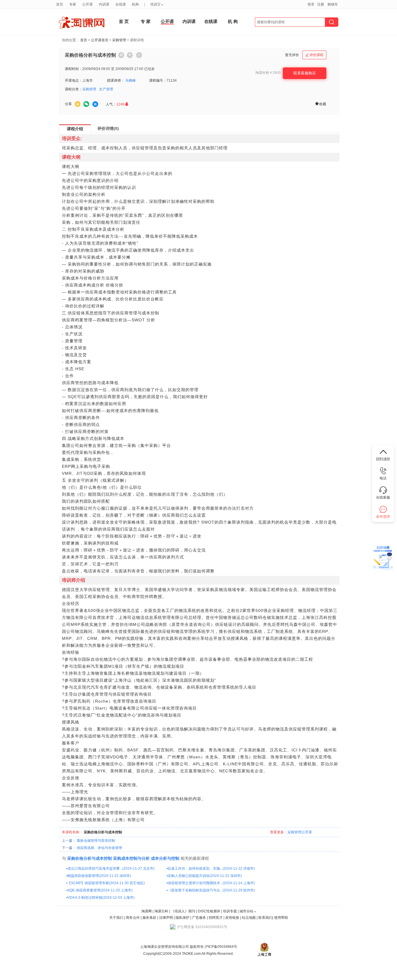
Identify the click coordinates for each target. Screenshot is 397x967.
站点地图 (249, 918)
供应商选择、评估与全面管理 (99, 848)
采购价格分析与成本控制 (89, 858)
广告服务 (199, 918)
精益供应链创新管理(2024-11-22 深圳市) (99, 876)
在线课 (210, 21)
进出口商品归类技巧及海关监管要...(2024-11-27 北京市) (111, 868)
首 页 (124, 21)
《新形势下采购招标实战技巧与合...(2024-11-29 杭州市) (211, 890)
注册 (320, 4)
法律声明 (166, 918)
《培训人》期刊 (183, 911)
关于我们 (116, 918)
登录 (310, 4)
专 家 (146, 21)
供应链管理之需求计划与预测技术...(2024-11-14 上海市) (211, 883)
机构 (135, 4)
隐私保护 (183, 918)
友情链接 (232, 918)
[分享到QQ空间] (78, 104)
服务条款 (149, 918)
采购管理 (119, 40)
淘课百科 (161, 911)
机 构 (233, 21)
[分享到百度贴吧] (95, 104)
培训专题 (230, 911)
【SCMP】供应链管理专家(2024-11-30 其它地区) (106, 883)
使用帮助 (281, 918)
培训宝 (155, 4)
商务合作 (133, 918)
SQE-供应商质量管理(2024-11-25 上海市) (100, 890)
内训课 (189, 21)
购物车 (333, 4)
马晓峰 (130, 80)
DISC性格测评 (209, 911)
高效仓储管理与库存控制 (96, 841)
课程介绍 (75, 128)
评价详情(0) (108, 128)
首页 (83, 40)
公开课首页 (99, 40)
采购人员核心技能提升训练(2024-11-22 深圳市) (205, 876)
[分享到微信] (86, 104)
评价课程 (314, 55)
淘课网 (146, 911)
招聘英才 (216, 918)
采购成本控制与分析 (131, 858)
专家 (72, 4)
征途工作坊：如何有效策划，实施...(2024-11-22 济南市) (211, 868)
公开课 (167, 21)
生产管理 (106, 89)
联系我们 (265, 918)
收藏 (320, 103)
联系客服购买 (304, 73)
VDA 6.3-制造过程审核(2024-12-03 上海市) (101, 898)
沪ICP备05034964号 (220, 947)
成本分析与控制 (165, 858)
